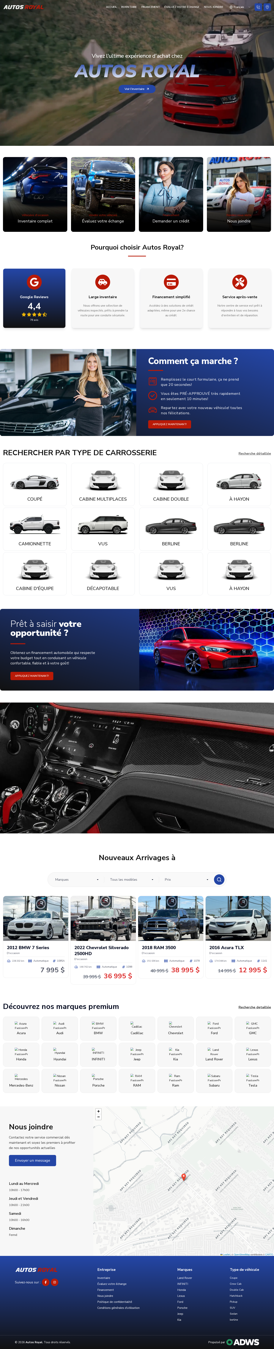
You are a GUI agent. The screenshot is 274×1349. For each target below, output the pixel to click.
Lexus (181, 1296)
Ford (180, 1302)
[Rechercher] (219, 879)
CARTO (269, 1254)
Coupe (233, 1278)
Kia (179, 1320)
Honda (181, 1290)
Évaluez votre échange (181, 7)
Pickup (233, 1302)
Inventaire (129, 7)
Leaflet (226, 1254)
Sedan (233, 1314)
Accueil (111, 7)
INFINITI (182, 1284)
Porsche (182, 1308)
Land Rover (184, 1278)
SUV (232, 1308)
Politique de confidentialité (114, 1302)
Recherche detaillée (255, 1007)
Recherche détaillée (255, 453)
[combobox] (240, 7)
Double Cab (237, 1290)
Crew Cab (236, 1284)
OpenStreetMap (242, 1254)
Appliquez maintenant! (170, 424)
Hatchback (236, 1296)
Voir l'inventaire (134, 89)
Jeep (180, 1314)
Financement (150, 7)
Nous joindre (213, 7)
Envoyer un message (32, 1160)
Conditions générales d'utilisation (118, 1308)
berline (234, 1320)
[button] (183, 1177)
